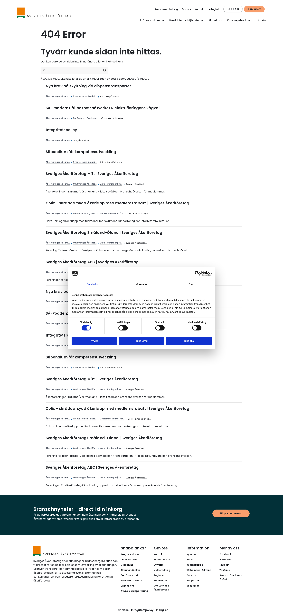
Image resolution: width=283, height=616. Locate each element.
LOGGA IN (233, 9)
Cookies (123, 610)
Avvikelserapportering (134, 591)
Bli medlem (254, 9)
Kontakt (200, 9)
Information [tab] (141, 284)
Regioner (159, 575)
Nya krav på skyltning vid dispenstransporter (88, 86)
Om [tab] (191, 284)
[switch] (123, 327)
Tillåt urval (142, 340)
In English (213, 9)
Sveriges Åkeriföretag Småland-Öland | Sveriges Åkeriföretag (104, 232)
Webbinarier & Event (199, 570)
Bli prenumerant (231, 513)
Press (190, 559)
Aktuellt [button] (213, 20)
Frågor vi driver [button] (150, 20)
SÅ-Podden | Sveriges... (85, 118)
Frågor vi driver (130, 554)
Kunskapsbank (195, 564)
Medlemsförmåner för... (112, 213)
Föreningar (160, 580)
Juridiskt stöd (129, 559)
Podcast (192, 575)
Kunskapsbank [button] (237, 20)
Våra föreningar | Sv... (111, 183)
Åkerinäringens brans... (58, 96)
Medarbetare (162, 559)
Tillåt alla (189, 340)
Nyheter (191, 554)
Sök (264, 20)
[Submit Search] (104, 70)
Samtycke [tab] (92, 284)
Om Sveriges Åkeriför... (84, 183)
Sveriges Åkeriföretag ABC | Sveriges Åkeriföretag (92, 262)
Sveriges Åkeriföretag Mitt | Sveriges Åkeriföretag (92, 173)
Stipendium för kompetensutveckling (81, 151)
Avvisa (94, 340)
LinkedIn (224, 564)
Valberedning (162, 570)
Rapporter (193, 580)
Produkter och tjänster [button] (184, 20)
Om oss (186, 9)
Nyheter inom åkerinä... (85, 96)
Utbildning (127, 564)
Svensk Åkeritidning (166, 9)
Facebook (225, 554)
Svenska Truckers (131, 580)
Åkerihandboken (131, 570)
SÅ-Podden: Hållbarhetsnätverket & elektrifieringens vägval (103, 108)
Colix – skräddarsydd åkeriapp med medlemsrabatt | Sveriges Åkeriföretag (117, 203)
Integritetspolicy (61, 129)
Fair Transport (129, 575)
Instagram (225, 559)
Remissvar (193, 585)
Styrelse (159, 564)
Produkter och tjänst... (84, 213)
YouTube (224, 570)
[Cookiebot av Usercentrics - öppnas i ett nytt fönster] (197, 273)
